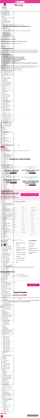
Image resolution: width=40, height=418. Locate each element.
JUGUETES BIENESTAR (4, 7)
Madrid (23, 218)
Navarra (23, 226)
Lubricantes (31, 246)
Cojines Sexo (5, 249)
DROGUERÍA (5, 250)
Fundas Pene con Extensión (5, 68)
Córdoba (14, 216)
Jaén (13, 232)
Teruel (32, 221)
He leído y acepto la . (9, 282)
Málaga (23, 220)
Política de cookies (20, 260)
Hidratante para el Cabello (6, 325)
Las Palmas (24, 209)
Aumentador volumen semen (6, 310)
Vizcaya (32, 229)
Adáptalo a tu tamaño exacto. (6, 397)
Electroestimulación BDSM (6, 127)
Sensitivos (5, 411)
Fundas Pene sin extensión (5, 66)
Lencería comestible (7, 204)
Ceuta (13, 211)
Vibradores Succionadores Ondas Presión (7, 26)
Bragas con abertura (7, 141)
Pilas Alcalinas (5, 384)
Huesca (13, 230)
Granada (14, 224)
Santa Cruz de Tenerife (33, 210)
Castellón (14, 209)
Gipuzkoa (14, 220)
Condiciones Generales (21, 254)
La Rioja (23, 207)
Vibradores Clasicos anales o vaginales (7, 18)
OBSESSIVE (15, 24)
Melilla (23, 222)
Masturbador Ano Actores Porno (7, 75)
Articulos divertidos (6, 355)
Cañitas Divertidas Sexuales (6, 369)
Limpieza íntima (6, 332)
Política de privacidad (12, 282)
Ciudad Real (14, 213)
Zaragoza (33, 233)
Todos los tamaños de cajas (7, 388)
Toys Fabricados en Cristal (6, 111)
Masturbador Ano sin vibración (6, 86)
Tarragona (33, 219)
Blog (17, 262)
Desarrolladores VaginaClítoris (5, 40)
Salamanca (33, 207)
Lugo (22, 216)
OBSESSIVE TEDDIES (20, 24)
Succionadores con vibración (6, 47)
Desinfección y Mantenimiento (5, 329)
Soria (32, 217)
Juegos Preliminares (6, 350)
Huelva (13, 228)
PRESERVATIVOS (6, 385)
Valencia (32, 225)
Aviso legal (18, 256)
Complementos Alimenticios (5, 313)
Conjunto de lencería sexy (8, 159)
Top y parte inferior (6, 151)
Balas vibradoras (32, 243)
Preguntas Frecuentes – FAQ (21, 243)
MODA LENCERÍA (4, 129)
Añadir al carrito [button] (32, 173)
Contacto (18, 246)
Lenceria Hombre (6, 190)
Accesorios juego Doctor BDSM (7, 212)
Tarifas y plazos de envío (21, 252)
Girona (13, 222)
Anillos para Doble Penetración (6, 64)
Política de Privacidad (20, 258)
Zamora (32, 231)
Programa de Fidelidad (20, 247)
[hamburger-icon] (5, 4)
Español (19, 1)
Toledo (32, 223)
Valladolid (33, 227)
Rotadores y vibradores (33, 250)
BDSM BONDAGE (4, 206)
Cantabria (14, 207)
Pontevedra (24, 232)
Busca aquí (4, 7)
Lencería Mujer (32, 245)
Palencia (23, 230)
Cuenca (13, 218)
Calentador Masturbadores (5, 80)
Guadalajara (14, 226)
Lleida (23, 213)
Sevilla (32, 214)
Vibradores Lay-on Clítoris (6, 16)
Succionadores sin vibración (6, 45)
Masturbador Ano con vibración (6, 89)
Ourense (23, 228)
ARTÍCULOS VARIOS (4, 352)
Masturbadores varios (33, 248)
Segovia (32, 212)
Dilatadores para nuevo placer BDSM (7, 217)
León (22, 211)
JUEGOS (4, 334)
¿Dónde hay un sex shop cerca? (21, 250)
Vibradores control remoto (6, 23)
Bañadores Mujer (6, 170)
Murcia (23, 224)
